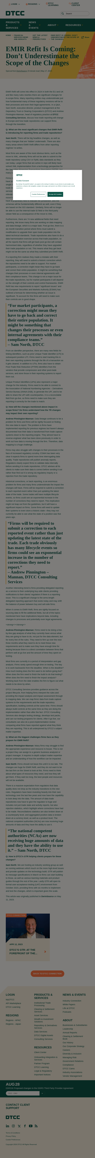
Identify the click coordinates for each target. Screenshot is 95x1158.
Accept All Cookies (55, 194)
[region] (47, 185)
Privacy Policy (28, 188)
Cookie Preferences (38, 194)
